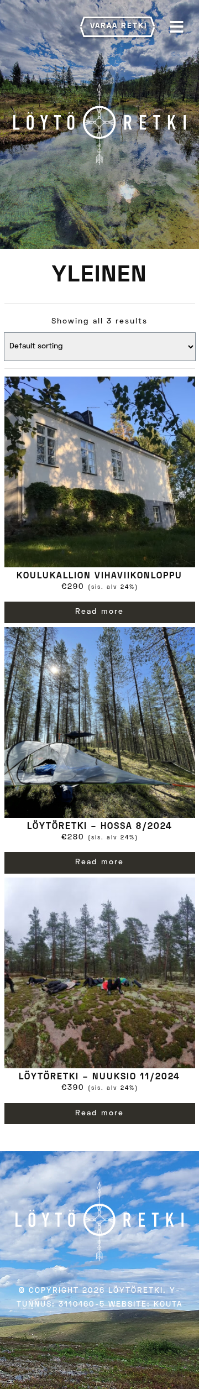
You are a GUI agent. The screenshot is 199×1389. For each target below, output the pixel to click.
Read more (99, 611)
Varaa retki (118, 26)
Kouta (168, 1304)
